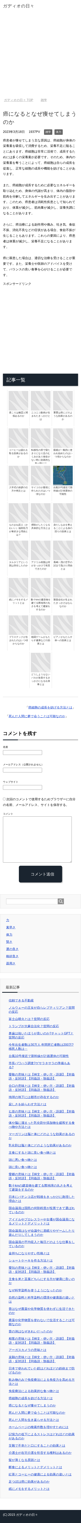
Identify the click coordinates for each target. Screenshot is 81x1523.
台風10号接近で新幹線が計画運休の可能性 (39, 1056)
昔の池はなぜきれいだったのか (31, 1331)
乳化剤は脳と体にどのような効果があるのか (40, 1145)
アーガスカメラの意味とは (27, 1350)
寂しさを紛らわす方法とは (27, 1104)
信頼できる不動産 (21, 1000)
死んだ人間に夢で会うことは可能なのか (37, 716)
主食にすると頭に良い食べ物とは (32, 1152)
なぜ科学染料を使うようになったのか (35, 1290)
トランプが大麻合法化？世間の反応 (34, 1026)
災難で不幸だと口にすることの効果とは (37, 1445)
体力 (58, 131)
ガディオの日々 (18, 6)
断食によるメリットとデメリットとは (35, 1467)
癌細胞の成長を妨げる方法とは (50, 707)
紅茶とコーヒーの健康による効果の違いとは (40, 1474)
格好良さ (12, 956)
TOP (18, 100)
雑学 (48, 131)
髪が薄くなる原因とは (24, 1460)
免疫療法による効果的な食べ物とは (34, 1391)
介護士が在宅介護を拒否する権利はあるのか (40, 1452)
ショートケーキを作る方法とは (31, 1260)
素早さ (11, 927)
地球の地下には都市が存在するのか (34, 1097)
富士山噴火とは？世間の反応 (29, 1019)
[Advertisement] (40, 56)
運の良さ (12, 949)
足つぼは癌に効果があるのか (29, 1481)
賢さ (9, 941)
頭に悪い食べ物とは (23, 1159)
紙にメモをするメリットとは (29, 1488)
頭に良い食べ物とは (23, 1167)
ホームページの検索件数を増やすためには (38, 1427)
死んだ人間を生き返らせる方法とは (34, 1420)
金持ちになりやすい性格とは (29, 1253)
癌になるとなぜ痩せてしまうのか (32, 1405)
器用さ (11, 963)
